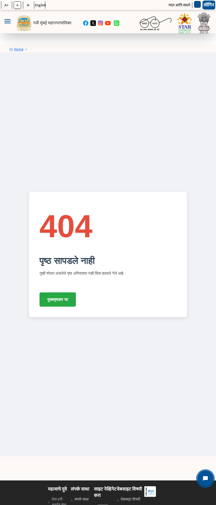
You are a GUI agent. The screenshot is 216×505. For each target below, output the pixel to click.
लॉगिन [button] (209, 5)
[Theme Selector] (197, 4)
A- (28, 5)
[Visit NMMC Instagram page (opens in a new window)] (100, 23)
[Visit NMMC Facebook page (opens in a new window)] (85, 23)
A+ (6, 5)
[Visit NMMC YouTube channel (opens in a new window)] (108, 23)
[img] (24, 23)
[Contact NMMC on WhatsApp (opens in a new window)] (116, 23)
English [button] (40, 5)
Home (18, 49)
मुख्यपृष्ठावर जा (57, 299)
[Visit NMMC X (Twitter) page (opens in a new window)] (93, 23)
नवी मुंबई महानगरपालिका (52, 23)
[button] (7, 23)
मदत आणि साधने (179, 5)
